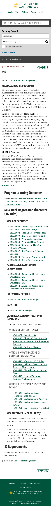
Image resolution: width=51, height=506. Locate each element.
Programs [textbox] (7, 36)
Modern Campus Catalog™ (29, 503)
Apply (10, 12)
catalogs (14, 501)
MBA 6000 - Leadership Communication (29, 226)
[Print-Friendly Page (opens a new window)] (44, 67)
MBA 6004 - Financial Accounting (26, 239)
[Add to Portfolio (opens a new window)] (41, 67)
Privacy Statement (34, 483)
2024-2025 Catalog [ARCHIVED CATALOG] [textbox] (22, 23)
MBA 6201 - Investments (24, 335)
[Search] (46, 41)
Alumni (33, 12)
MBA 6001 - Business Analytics (24, 230)
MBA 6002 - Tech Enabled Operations (28, 233)
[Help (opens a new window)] (47, 67)
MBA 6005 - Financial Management (27, 242)
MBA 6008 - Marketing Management (27, 257)
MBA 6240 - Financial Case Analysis (30, 338)
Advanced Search (8, 52)
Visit (17, 12)
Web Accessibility (25, 487)
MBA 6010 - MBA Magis (21, 310)
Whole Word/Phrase (14, 46)
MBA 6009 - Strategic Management (27, 260)
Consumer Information (17, 483)
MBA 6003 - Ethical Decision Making (27, 236)
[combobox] (25, 22)
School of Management (25, 80)
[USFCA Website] (25, 494)
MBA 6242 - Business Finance (27, 347)
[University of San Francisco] (25, 8)
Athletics (25, 12)
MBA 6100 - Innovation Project (25, 299)
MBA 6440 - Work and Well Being (28, 361)
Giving (41, 12)
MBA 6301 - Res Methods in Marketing (31, 408)
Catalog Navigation (13, 59)
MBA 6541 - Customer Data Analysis (30, 399)
